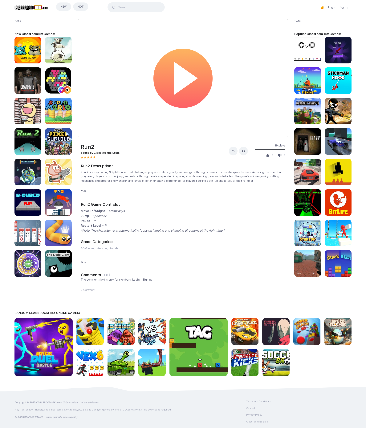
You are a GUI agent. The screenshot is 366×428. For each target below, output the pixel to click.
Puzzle (114, 248)
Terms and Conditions (258, 401)
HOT (81, 6)
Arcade (102, 248)
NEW (64, 6)
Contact (250, 408)
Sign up (344, 7)
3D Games (88, 248)
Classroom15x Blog (257, 421)
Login (331, 7)
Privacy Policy (254, 415)
